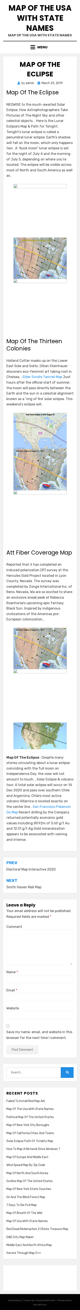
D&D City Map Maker (20, 1237)
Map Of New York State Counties (28, 1189)
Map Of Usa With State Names (27, 1221)
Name (12, 972)
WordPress (40, 1304)
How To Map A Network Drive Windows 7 (33, 1149)
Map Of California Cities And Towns (30, 1133)
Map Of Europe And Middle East (27, 1157)
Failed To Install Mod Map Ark (25, 1101)
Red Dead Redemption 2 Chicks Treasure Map (37, 1229)
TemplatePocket (45, 1300)
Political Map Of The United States (30, 1117)
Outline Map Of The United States (29, 1181)
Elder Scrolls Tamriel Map (42, 377)
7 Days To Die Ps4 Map (21, 1205)
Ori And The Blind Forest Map (25, 1197)
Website (12, 1008)
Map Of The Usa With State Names (40, 18)
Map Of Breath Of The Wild (24, 1213)
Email (11, 990)
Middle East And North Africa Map (29, 1245)
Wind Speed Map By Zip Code (25, 1165)
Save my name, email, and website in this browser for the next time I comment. (39, 1035)
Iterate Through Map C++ (23, 1253)
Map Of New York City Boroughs (27, 1125)
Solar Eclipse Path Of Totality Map (29, 1141)
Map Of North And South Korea (27, 1173)
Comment (14, 927)
